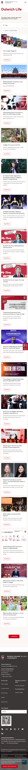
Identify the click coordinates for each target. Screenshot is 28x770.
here (5, 743)
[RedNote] (6, 729)
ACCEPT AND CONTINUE (9, 766)
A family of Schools (19, 685)
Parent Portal (4, 702)
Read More (7, 59)
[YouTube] (23, 729)
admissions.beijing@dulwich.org (9, 666)
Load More (14, 636)
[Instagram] (15, 729)
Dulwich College (19, 692)
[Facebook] (19, 729)
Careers (3, 697)
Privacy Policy (4, 693)
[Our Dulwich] (25, 346)
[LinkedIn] (2, 733)
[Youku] (11, 729)
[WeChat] (2, 729)
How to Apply (4, 684)
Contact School (5, 688)
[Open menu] (25, 2)
